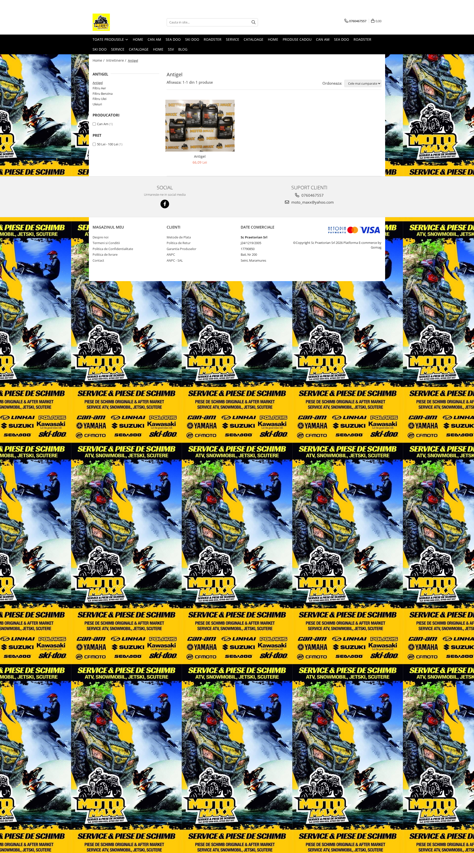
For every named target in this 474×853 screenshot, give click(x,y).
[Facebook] (164, 204)
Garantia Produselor (181, 249)
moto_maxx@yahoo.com (312, 202)
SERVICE (232, 39)
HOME (158, 49)
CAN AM (154, 39)
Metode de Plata (179, 237)
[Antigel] (200, 126)
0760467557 (312, 195)
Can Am (102, 124)
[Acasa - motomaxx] (117, 22)
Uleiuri (97, 104)
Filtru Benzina (103, 93)
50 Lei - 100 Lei (107, 144)
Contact (98, 260)
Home (138, 39)
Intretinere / (116, 60)
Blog (182, 49)
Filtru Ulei (99, 99)
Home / (99, 60)
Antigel (98, 82)
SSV (171, 49)
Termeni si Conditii (106, 243)
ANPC (171, 254)
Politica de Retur (179, 243)
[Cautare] (253, 22)
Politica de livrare (105, 254)
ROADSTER (212, 39)
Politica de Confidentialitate (113, 249)
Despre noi (100, 237)
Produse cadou (297, 39)
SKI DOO (192, 39)
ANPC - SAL (175, 260)
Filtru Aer (99, 88)
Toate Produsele (109, 39)
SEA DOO (173, 39)
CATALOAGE (253, 39)
